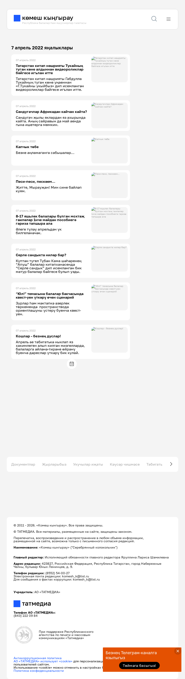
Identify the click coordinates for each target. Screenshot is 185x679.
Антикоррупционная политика (38, 658)
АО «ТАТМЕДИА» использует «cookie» (43, 661)
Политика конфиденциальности (39, 670)
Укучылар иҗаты (88, 464)
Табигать (154, 464)
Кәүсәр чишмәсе (125, 464)
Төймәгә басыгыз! (139, 665)
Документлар (23, 464)
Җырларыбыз (54, 464)
